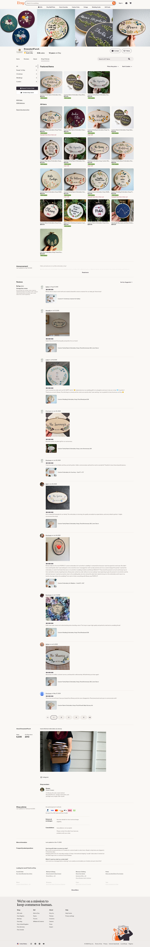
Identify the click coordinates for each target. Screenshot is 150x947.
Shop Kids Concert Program (83, 884)
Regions (131, 943)
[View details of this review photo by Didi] (58, 498)
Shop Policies (45, 59)
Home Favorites (63, 7)
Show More (75, 890)
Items (18, 59)
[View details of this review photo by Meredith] (58, 324)
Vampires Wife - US (81, 876)
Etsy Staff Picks (51, 7)
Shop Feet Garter (80, 873)
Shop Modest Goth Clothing (83, 878)
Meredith (48, 310)
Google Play (36, 935)
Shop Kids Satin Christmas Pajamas (55, 884)
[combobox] (68, 3)
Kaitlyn (47, 286)
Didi (47, 484)
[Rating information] (25, 53)
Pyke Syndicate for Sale (112, 884)
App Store (23, 935)
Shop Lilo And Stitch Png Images (114, 873)
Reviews (26, 59)
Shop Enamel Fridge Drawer (53, 873)
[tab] (27, 66)
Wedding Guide (96, 7)
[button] (115, 51)
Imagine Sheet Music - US (23, 884)
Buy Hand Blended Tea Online (24, 873)
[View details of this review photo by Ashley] (58, 658)
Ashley (47, 644)
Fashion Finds (75, 7)
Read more (85, 272)
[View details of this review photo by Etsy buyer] (58, 425)
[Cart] (130, 3)
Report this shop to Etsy (22, 109)
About (35, 59)
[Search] (114, 3)
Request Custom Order (27, 88)
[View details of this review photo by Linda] (58, 373)
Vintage (86, 7)
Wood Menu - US (50, 876)
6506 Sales (19, 100)
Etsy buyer (48, 460)
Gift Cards (107, 7)
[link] (48, 717)
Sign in (120, 3)
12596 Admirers (20, 103)
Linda (47, 359)
